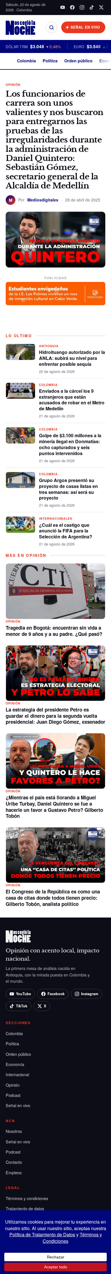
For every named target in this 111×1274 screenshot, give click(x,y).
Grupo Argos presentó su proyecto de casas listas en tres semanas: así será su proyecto (68, 489)
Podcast (13, 1095)
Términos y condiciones (27, 1198)
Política (50, 60)
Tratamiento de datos (25, 1208)
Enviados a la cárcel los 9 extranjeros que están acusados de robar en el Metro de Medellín (71, 400)
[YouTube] (63, 7)
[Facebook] (72, 7)
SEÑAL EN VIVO (85, 27)
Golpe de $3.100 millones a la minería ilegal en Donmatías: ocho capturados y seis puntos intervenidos (70, 444)
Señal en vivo (18, 1105)
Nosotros (14, 1131)
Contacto (14, 1162)
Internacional (17, 1074)
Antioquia (49, 346)
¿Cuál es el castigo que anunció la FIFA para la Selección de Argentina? (65, 531)
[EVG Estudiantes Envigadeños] (55, 293)
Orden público (78, 60)
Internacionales (55, 518)
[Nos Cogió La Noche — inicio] (20, 27)
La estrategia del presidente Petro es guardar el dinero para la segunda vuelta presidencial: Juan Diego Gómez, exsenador (55, 715)
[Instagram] (82, 7)
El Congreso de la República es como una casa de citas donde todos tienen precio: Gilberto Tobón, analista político (53, 897)
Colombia (26, 60)
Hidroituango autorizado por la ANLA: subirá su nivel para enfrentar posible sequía (72, 358)
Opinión (13, 84)
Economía (15, 1064)
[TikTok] (92, 7)
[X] (101, 7)
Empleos (14, 1172)
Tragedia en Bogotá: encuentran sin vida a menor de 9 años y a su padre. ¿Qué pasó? (54, 630)
